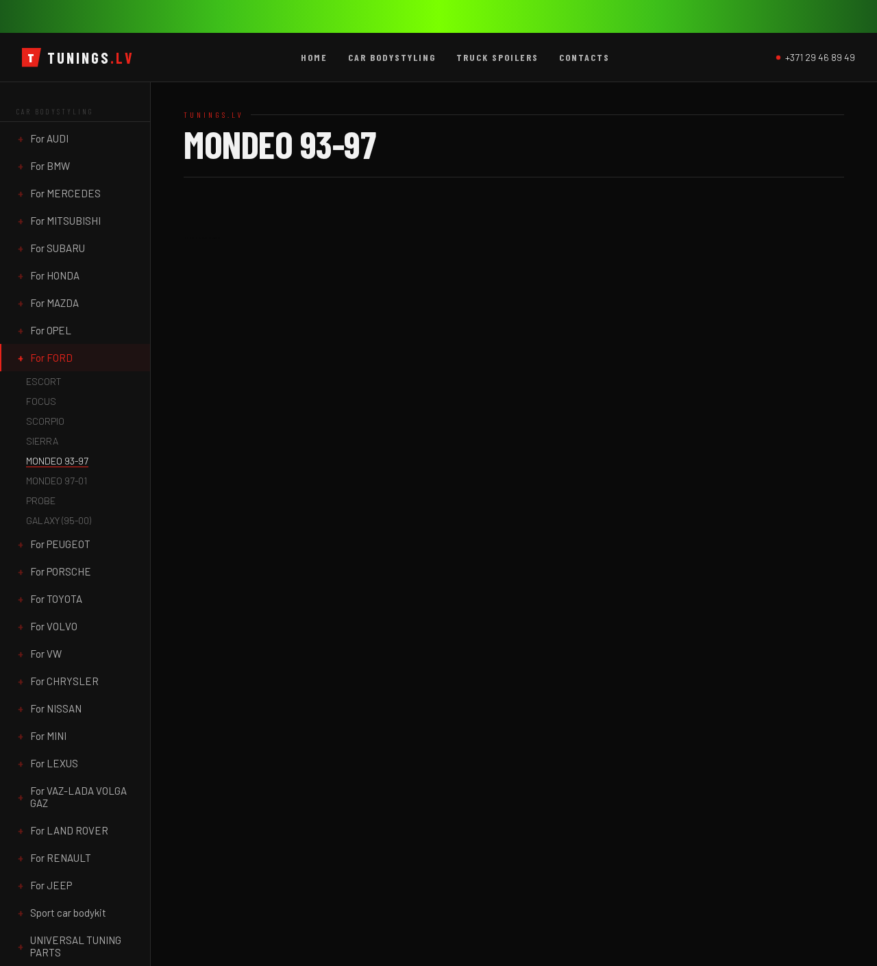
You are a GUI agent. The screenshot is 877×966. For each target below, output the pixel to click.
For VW (46, 653)
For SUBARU (57, 248)
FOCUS (41, 401)
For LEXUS (54, 763)
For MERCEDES (65, 193)
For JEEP (51, 885)
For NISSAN (56, 708)
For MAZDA (54, 303)
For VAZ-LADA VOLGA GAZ (78, 796)
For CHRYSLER (64, 681)
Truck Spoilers (497, 57)
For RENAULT (60, 858)
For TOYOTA (56, 599)
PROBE (40, 500)
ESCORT (44, 381)
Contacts (584, 57)
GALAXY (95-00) (58, 520)
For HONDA (54, 275)
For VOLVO (53, 626)
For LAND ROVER (69, 830)
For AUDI (49, 138)
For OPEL (50, 330)
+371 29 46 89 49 (820, 57)
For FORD (51, 357)
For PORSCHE (60, 571)
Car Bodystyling (392, 57)
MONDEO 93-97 (57, 461)
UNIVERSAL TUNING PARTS (75, 946)
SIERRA (42, 441)
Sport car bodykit (68, 912)
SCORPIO (45, 421)
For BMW (50, 166)
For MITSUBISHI (65, 220)
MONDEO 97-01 (56, 480)
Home (314, 57)
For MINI (48, 736)
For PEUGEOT (60, 544)
